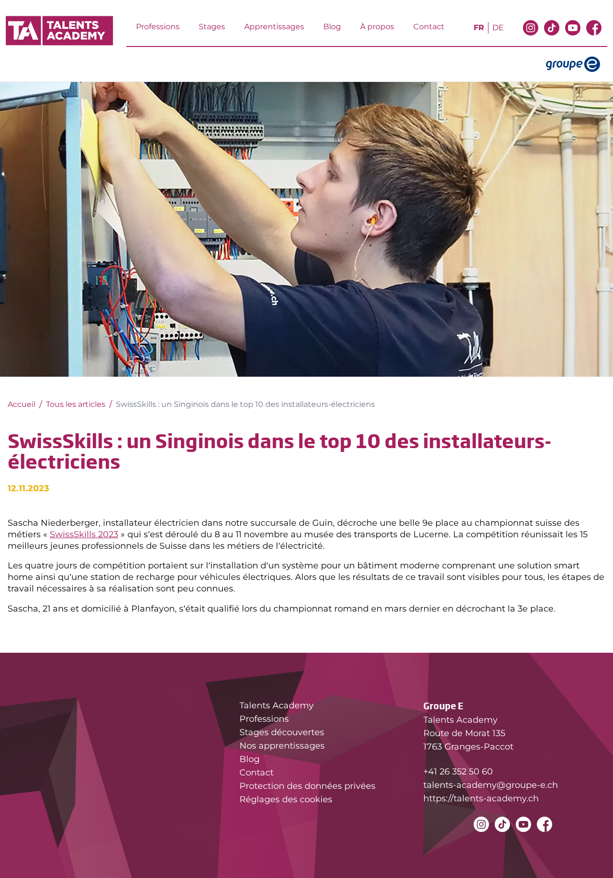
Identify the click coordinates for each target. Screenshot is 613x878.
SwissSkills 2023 (84, 534)
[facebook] (594, 32)
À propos (377, 26)
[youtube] (572, 32)
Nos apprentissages (282, 745)
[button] (591, 854)
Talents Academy (276, 705)
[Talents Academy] (59, 31)
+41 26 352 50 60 (458, 771)
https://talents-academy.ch (481, 798)
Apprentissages (274, 26)
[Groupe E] (576, 64)
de (498, 27)
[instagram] (530, 32)
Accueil (21, 404)
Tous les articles (75, 404)
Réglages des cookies (285, 799)
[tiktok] (551, 32)
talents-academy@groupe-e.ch (490, 785)
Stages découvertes (281, 732)
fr (479, 27)
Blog (332, 26)
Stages (212, 26)
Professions (158, 26)
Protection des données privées (307, 786)
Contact (428, 26)
